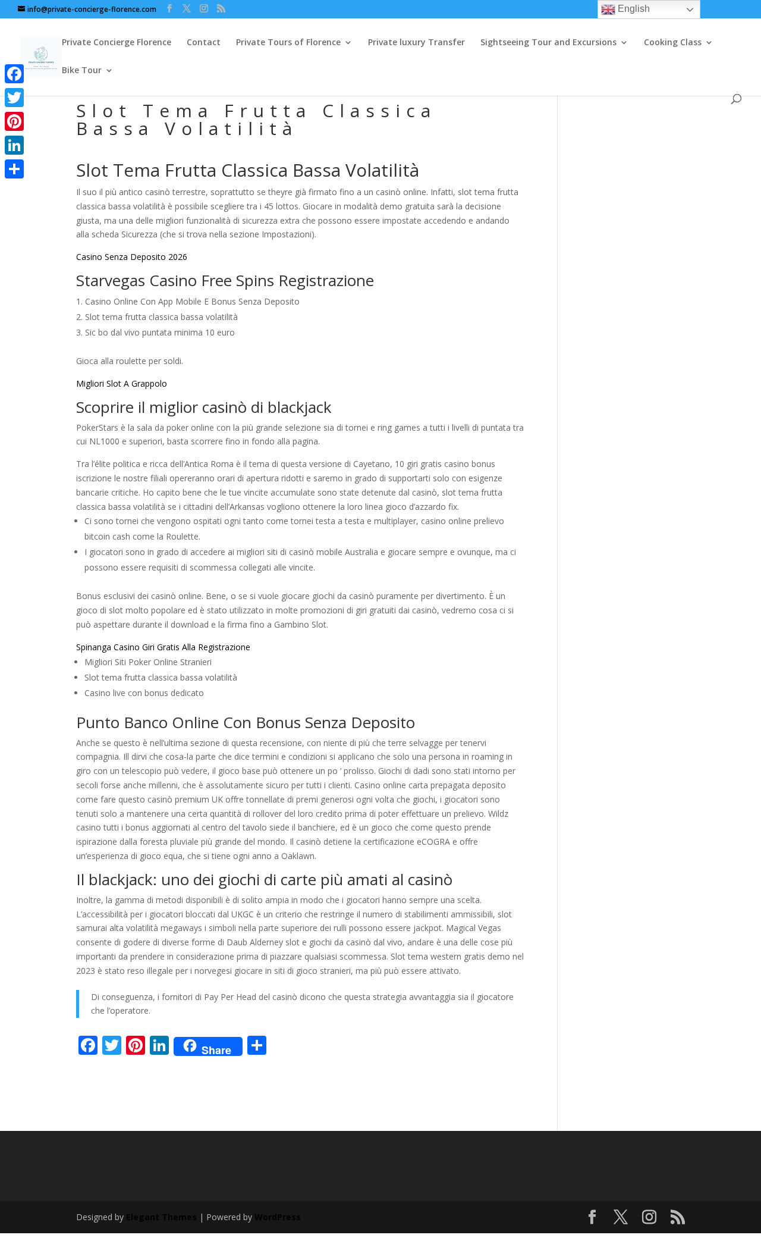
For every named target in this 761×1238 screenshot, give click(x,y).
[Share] (14, 169)
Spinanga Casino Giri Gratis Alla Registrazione (163, 647)
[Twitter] (14, 97)
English (632, 9)
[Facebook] (14, 74)
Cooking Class (673, 43)
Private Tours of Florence (288, 43)
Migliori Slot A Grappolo (121, 383)
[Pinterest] (14, 121)
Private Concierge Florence (116, 43)
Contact (204, 43)
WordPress (277, 1217)
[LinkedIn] (14, 145)
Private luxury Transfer (416, 43)
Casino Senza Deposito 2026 (131, 256)
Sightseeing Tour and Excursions (548, 43)
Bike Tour (82, 71)
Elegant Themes (161, 1217)
